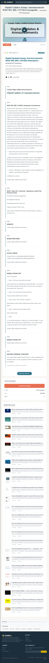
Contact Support (5, 651)
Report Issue (42, 44)
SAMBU (10, 2)
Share (15, 44)
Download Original (24, 386)
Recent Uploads (28, 640)
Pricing (3, 649)
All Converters (6, 628)
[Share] (9, 77)
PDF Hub (12, 628)
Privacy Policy (31, 657)
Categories (27, 639)
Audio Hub (24, 628)
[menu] (2, 2)
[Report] (11, 77)
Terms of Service (38, 657)
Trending (27, 637)
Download (7, 44)
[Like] (6, 77)
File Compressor (37, 628)
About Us (4, 647)
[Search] (46, 2)
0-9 (9, 621)
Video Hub (18, 628)
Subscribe (43, 651)
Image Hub (29, 628)
